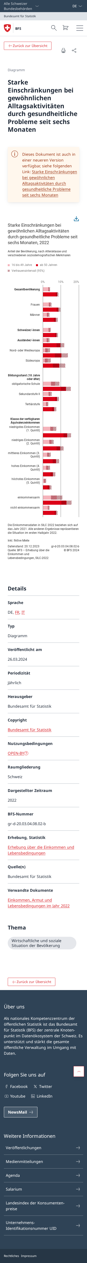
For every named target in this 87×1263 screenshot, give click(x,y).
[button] (78, 1071)
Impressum (28, 1256)
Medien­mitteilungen (24, 1161)
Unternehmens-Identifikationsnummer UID (31, 1225)
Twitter (45, 1086)
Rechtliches (11, 1256)
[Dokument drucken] (63, 50)
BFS (18, 28)
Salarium (14, 1189)
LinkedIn (44, 1096)
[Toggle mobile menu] (79, 28)
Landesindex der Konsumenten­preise (35, 1205)
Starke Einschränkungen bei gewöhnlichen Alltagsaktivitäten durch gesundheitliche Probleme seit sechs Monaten (49, 183)
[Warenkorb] (65, 27)
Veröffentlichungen (23, 1147)
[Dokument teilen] (74, 50)
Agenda (13, 1175)
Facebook (19, 1086)
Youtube (17, 1096)
